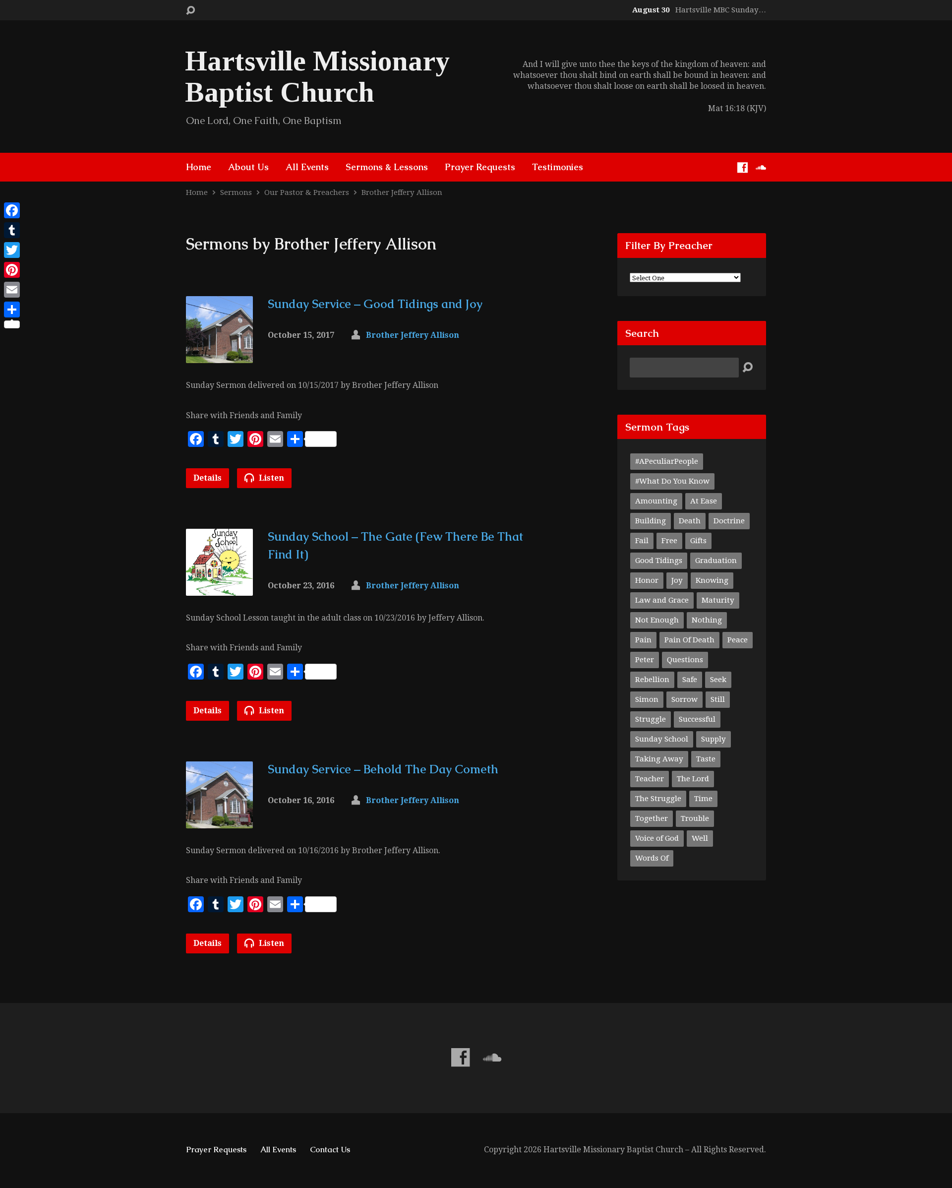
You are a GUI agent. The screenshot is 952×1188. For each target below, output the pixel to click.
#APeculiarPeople (666, 461)
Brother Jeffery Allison (401, 192)
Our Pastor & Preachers (306, 192)
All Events (307, 167)
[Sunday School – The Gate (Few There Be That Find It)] (219, 588)
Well (700, 838)
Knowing (712, 580)
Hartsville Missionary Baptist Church (317, 76)
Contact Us (330, 1149)
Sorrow (684, 699)
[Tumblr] (12, 230)
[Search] (747, 368)
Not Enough (657, 620)
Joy (677, 580)
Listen (270, 478)
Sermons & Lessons (387, 167)
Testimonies (557, 167)
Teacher (649, 778)
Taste (705, 758)
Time (703, 798)
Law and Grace (662, 600)
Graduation (716, 560)
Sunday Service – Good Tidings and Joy (375, 304)
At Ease (703, 501)
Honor (646, 580)
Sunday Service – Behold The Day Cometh (383, 769)
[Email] (12, 290)
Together (651, 818)
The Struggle (658, 798)
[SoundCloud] (761, 167)
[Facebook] (742, 167)
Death (690, 520)
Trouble (695, 818)
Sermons (236, 192)
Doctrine (729, 520)
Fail (642, 540)
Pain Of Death (689, 639)
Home (198, 167)
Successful (697, 719)
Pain (643, 639)
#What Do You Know (672, 481)
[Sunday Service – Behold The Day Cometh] (219, 820)
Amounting (656, 501)
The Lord (693, 778)
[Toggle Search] (190, 10)
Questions (685, 659)
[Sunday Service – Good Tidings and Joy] (219, 355)
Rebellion (652, 679)
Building (650, 520)
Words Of (651, 858)
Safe (689, 679)
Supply (713, 739)
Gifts (698, 540)
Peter (644, 659)
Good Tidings (658, 560)
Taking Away (659, 758)
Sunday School (661, 739)
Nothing (707, 620)
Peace (737, 639)
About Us (248, 167)
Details (207, 478)
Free (669, 540)
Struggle (650, 719)
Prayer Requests (480, 167)
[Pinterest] (12, 270)
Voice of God (657, 838)
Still (718, 699)
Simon (646, 699)
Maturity (718, 600)
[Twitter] (12, 250)
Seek (718, 679)
